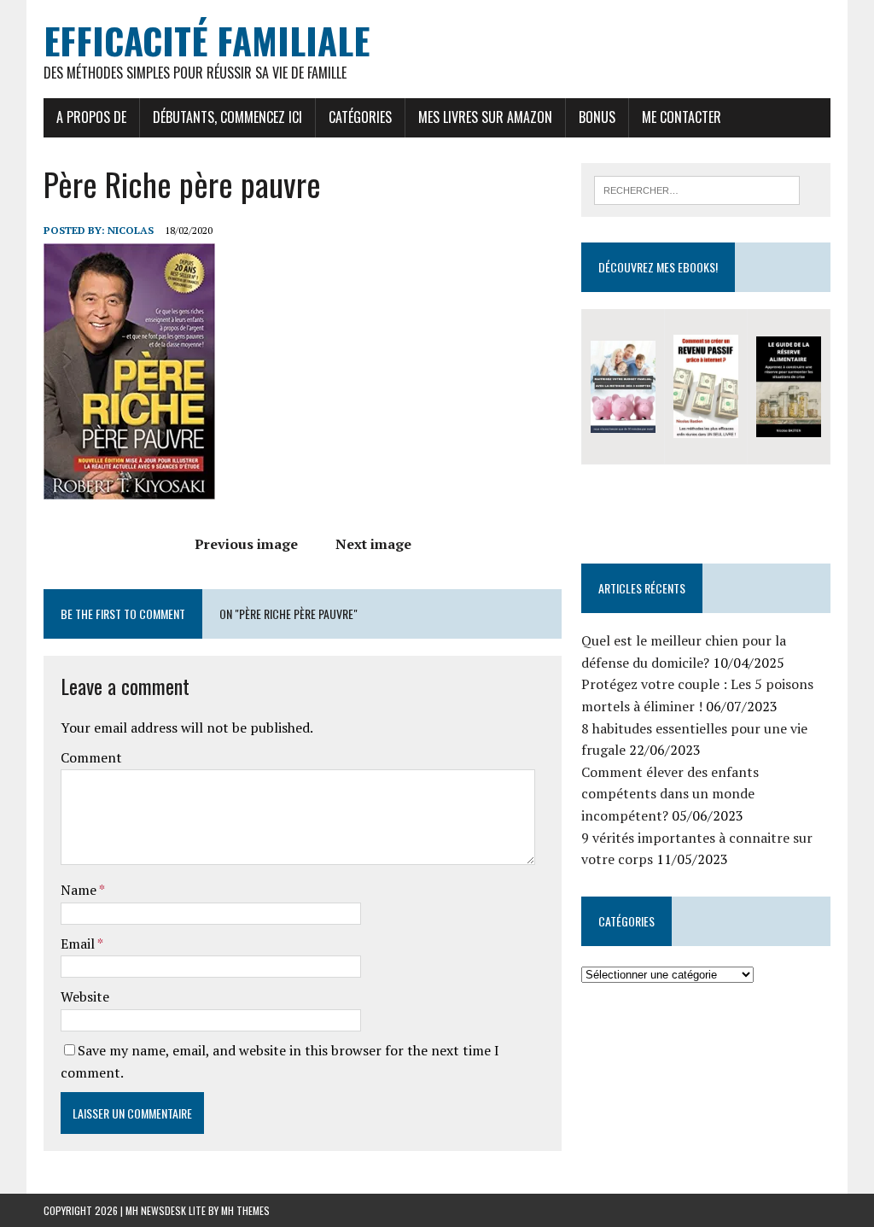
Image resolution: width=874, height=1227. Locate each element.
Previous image (246, 544)
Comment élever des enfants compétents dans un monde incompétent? (670, 793)
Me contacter (681, 117)
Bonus (597, 117)
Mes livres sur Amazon (485, 117)
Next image (373, 544)
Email (79, 943)
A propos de (91, 117)
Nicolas (131, 230)
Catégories (360, 117)
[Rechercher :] (697, 188)
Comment (91, 757)
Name (80, 889)
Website (85, 996)
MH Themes (245, 1210)
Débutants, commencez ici (227, 117)
